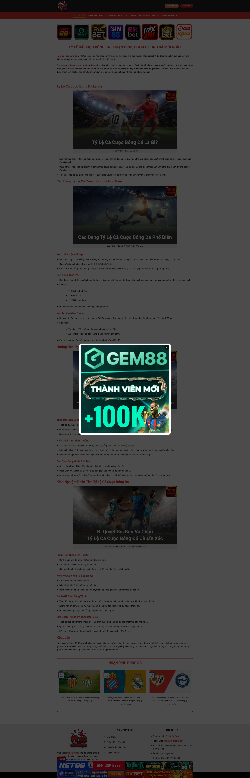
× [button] (167, 347)
